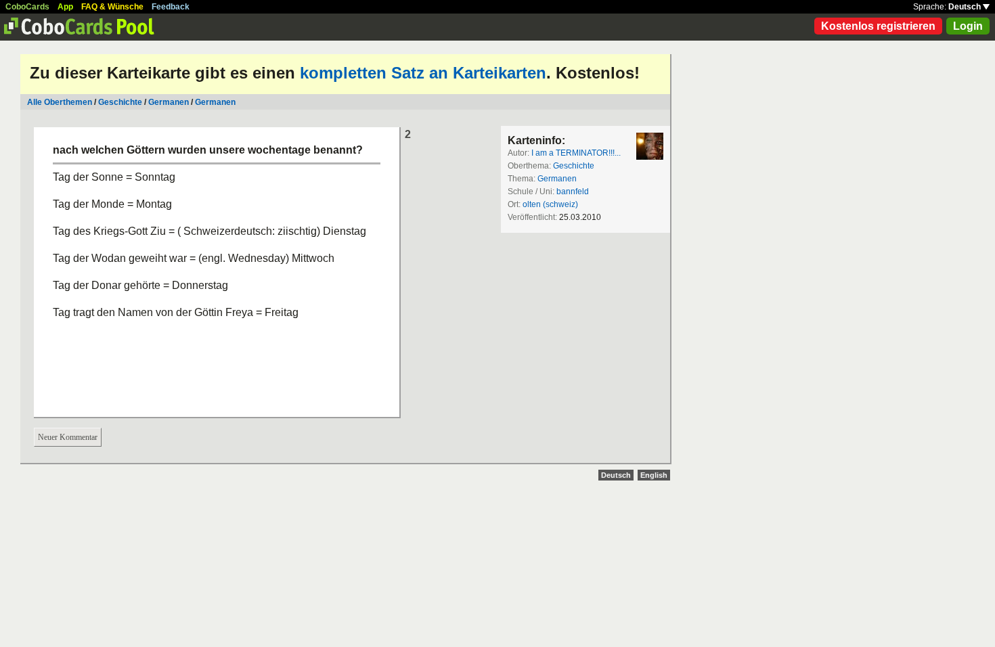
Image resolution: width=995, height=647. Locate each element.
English (653, 475)
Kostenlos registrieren (878, 26)
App (65, 7)
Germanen (168, 102)
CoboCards (27, 7)
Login (968, 26)
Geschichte (120, 102)
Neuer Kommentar (67, 437)
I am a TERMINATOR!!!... (576, 153)
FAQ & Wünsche (112, 7)
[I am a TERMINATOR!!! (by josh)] (649, 146)
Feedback (171, 7)
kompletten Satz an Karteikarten (423, 73)
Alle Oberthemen (59, 102)
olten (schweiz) (550, 204)
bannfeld (572, 191)
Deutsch (965, 7)
